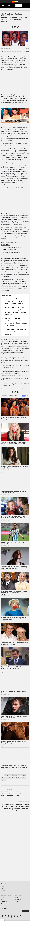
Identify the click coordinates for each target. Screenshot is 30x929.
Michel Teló (23, 775)
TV (1, 903)
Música (2, 899)
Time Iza (4, 780)
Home (16, 897)
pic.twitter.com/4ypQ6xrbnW (8, 249)
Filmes (2, 886)
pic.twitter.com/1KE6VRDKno (16, 375)
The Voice (4, 777)
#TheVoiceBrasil (5, 244)
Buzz (2, 888)
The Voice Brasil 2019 (21, 777)
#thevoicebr (4, 375)
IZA (12, 775)
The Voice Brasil (11, 777)
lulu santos (16, 775)
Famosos (3, 897)
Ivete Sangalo (7, 775)
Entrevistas (3, 890)
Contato (17, 901)
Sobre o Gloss (18, 899)
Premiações (4, 901)
